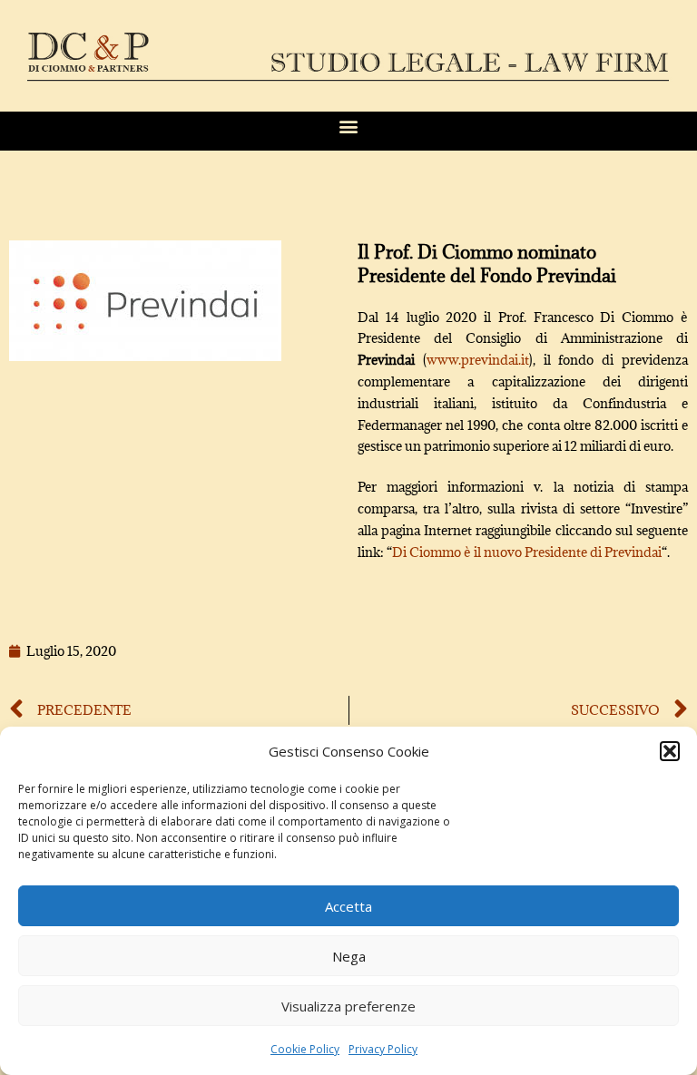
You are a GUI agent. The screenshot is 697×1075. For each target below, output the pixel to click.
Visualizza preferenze (348, 1006)
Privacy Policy (382, 1049)
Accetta (348, 906)
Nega (349, 956)
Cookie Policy (304, 1049)
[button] (670, 751)
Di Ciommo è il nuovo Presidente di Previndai (527, 552)
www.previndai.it (478, 359)
